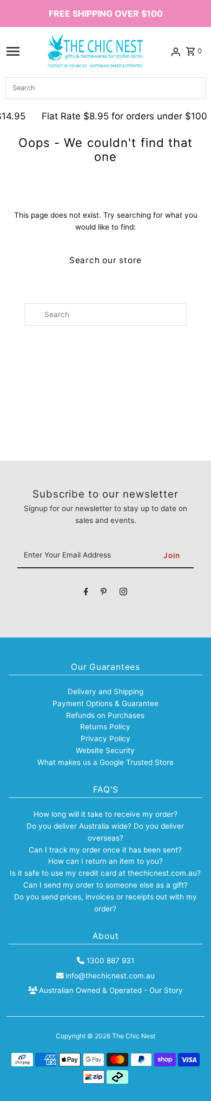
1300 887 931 (110, 960)
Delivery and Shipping (105, 691)
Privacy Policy (105, 738)
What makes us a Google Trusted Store (105, 762)
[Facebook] (86, 594)
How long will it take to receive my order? (105, 814)
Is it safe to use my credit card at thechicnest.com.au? (105, 873)
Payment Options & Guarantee (105, 703)
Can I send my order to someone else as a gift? (105, 885)
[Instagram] (123, 594)
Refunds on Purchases (105, 715)
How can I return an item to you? (105, 861)
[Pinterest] (104, 594)
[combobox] (105, 88)
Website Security (105, 750)
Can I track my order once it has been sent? (105, 849)
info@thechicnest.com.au (110, 975)
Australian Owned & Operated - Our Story (111, 990)
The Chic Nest (133, 1036)
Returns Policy (105, 726)
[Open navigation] (12, 51)
